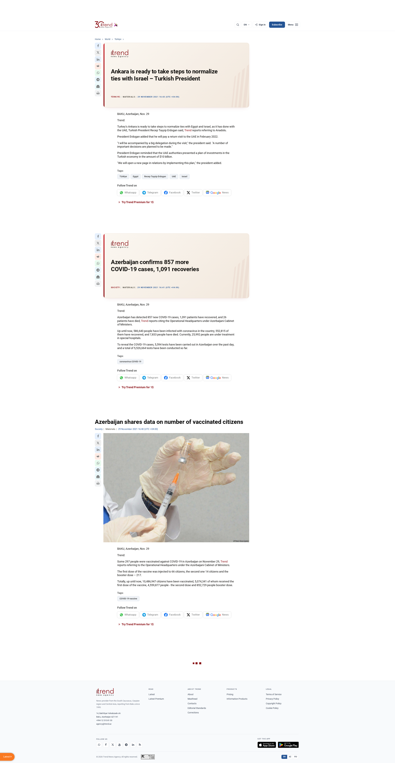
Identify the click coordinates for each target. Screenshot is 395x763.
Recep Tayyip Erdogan (155, 176)
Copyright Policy (273, 703)
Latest (152, 694)
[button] (98, 46)
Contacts (192, 703)
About (190, 694)
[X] (112, 745)
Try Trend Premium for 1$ (137, 202)
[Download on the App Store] (267, 745)
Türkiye (123, 176)
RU (295, 757)
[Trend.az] (106, 24)
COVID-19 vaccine (128, 598)
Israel (184, 176)
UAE (174, 176)
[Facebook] (106, 745)
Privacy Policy (272, 699)
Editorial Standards (197, 708)
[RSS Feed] (140, 745)
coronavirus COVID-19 (130, 361)
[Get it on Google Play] (288, 745)
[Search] (238, 25)
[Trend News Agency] (105, 692)
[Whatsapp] (99, 745)
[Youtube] (119, 745)
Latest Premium (156, 699)
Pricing (230, 694)
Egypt (135, 176)
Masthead (192, 699)
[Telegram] (126, 745)
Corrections (193, 712)
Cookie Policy (272, 708)
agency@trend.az (103, 724)
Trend (187, 130)
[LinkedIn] (133, 745)
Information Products (237, 699)
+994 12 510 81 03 (104, 720)
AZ (290, 757)
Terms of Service (273, 694)
